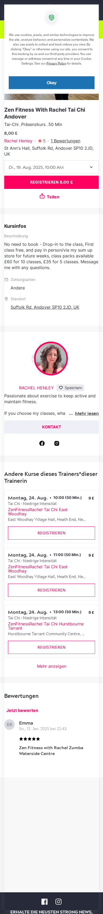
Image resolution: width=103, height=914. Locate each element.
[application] (51, 457)
